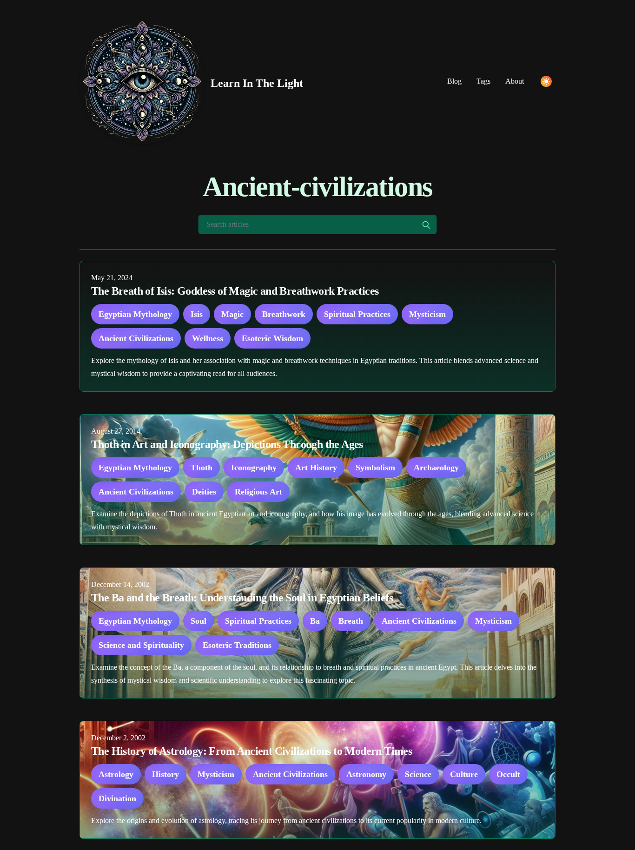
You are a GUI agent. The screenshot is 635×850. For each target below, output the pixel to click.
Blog (454, 81)
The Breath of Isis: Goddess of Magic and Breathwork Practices (234, 291)
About (514, 81)
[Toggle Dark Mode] (546, 81)
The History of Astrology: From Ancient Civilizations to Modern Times (251, 751)
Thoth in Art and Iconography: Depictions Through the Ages (227, 444)
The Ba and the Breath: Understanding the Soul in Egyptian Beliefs (242, 598)
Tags (483, 81)
